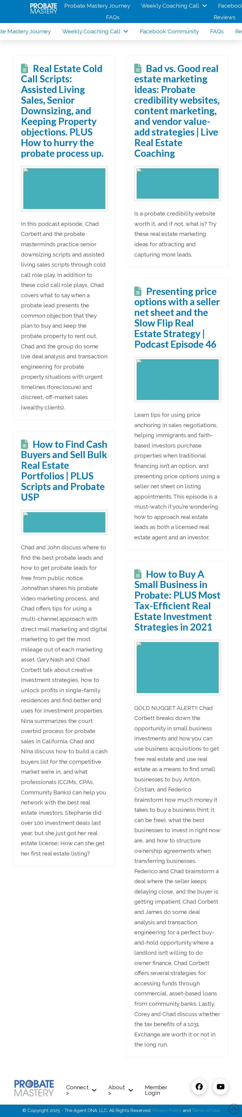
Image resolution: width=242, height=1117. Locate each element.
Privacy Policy (167, 1110)
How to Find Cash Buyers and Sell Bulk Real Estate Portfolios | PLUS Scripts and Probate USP (64, 470)
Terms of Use (206, 1110)
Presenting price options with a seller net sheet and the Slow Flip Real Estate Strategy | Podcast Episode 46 (177, 317)
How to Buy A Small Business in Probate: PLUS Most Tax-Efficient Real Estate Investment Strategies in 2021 (177, 600)
